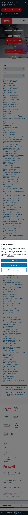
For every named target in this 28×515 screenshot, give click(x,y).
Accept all (14, 260)
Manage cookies (14, 270)
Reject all (14, 265)
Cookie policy (10, 255)
